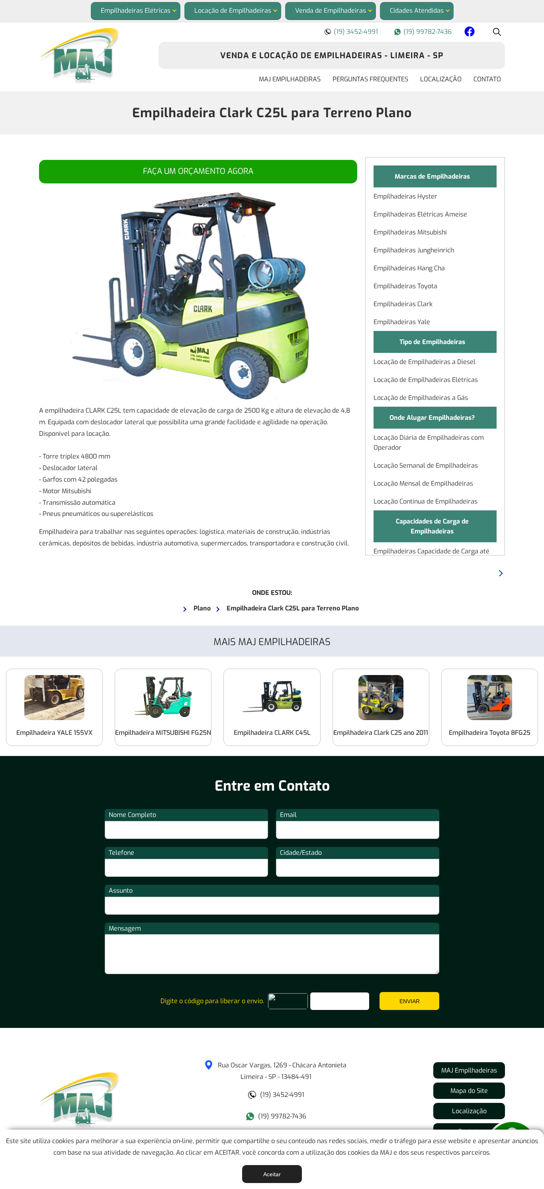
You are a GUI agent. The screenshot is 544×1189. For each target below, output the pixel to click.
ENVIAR (409, 1001)
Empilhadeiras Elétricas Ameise (420, 214)
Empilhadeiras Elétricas (135, 10)
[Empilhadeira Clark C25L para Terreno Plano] (93, 55)
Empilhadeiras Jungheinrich (414, 250)
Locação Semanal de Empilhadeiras (426, 465)
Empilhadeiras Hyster (405, 196)
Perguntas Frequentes (370, 79)
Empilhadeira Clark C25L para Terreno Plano (272, 112)
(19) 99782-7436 (427, 32)
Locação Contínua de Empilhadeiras (425, 501)
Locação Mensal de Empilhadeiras (423, 483)
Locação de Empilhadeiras (232, 10)
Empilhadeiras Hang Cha (409, 268)
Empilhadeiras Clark (403, 304)
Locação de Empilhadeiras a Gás (421, 398)
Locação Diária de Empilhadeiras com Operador (429, 442)
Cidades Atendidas (417, 10)
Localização (441, 79)
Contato (487, 79)
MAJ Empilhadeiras (290, 79)
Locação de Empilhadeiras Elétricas (426, 380)
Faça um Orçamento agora (198, 171)
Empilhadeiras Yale (402, 322)
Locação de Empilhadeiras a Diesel (425, 362)
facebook (468, 33)
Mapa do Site (469, 1091)
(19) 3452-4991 (356, 32)
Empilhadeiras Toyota (405, 286)
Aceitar (272, 1174)
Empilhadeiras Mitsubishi (410, 232)
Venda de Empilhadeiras (330, 10)
